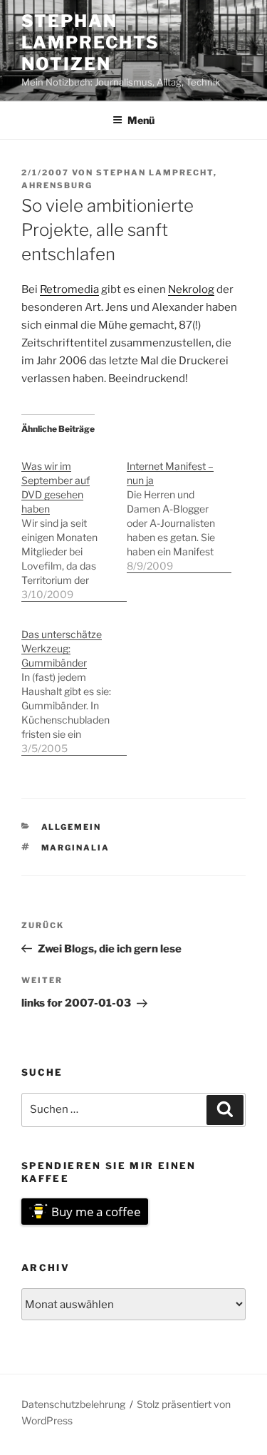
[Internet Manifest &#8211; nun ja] (179, 508)
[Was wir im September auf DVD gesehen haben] (74, 523)
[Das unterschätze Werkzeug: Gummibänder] (74, 684)
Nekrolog (191, 289)
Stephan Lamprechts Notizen (90, 42)
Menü (141, 120)
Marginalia (75, 848)
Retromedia (69, 289)
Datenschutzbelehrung (73, 1404)
